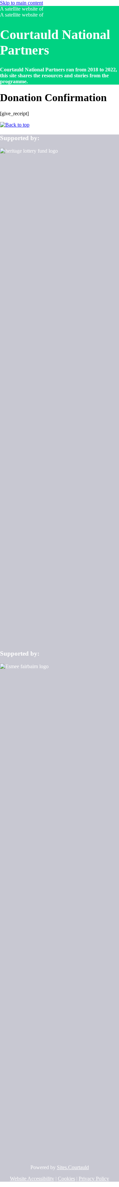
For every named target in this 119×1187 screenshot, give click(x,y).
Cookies (66, 1178)
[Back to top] (14, 125)
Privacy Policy (94, 1178)
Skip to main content (21, 3)
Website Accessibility (32, 1178)
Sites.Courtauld (73, 1167)
